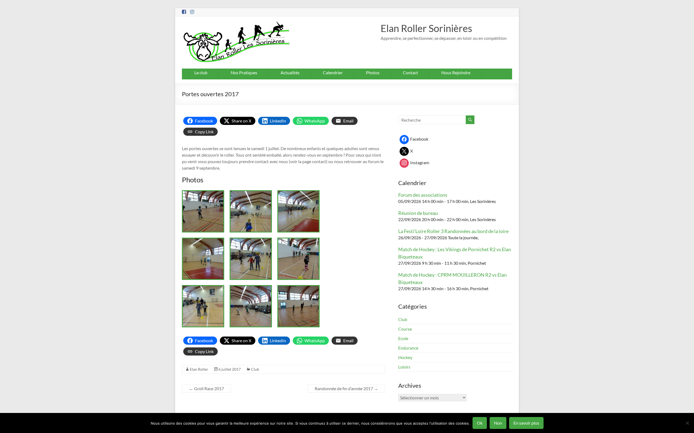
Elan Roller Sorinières (426, 28)
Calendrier (333, 72)
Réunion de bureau (418, 213)
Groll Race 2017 (206, 388)
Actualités (290, 72)
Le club (200, 72)
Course (405, 328)
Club (255, 369)
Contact (410, 72)
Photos (373, 72)
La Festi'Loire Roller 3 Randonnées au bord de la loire (453, 231)
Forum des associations (422, 195)
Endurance (408, 347)
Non (498, 422)
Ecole (403, 338)
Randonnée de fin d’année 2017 (346, 388)
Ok (480, 422)
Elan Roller (199, 369)
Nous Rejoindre (455, 72)
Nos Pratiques (244, 72)
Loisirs (404, 366)
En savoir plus (526, 422)
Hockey (405, 357)
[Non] (687, 423)
